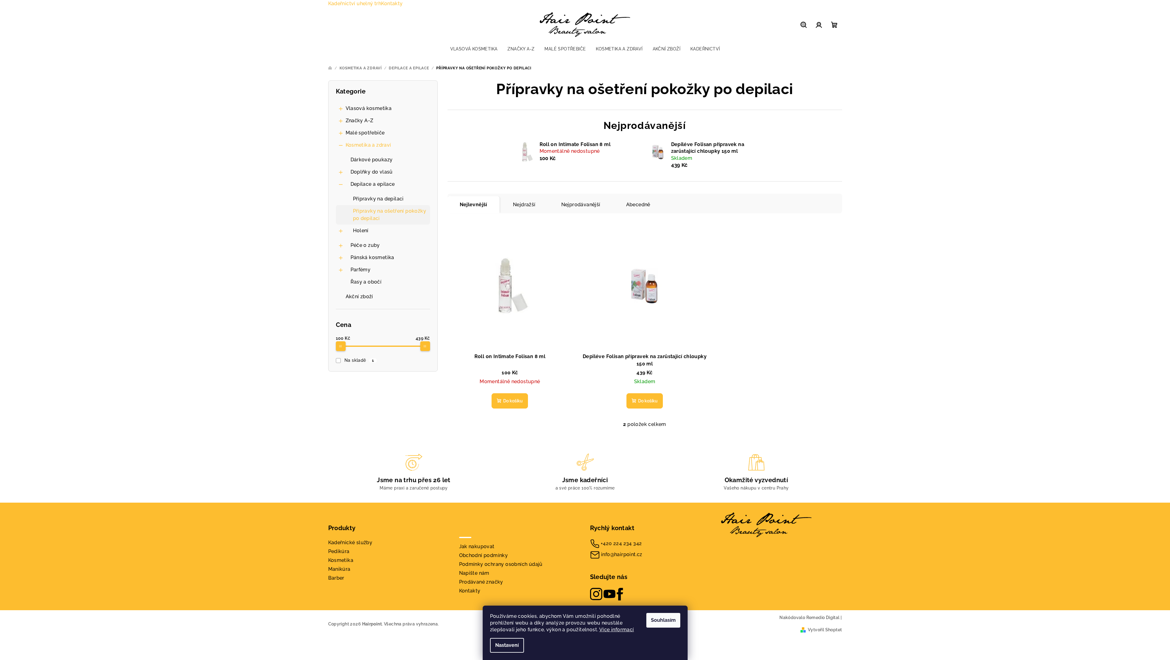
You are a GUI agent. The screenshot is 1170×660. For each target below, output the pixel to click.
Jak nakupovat (477, 546)
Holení (361, 230)
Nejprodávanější (580, 204)
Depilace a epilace (373, 184)
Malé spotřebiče (365, 133)
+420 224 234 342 (621, 543)
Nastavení (507, 645)
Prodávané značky (481, 582)
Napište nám (474, 573)
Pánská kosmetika (372, 257)
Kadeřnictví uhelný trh (354, 3)
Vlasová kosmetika (369, 108)
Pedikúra (339, 551)
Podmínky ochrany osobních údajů (501, 564)
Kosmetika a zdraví (368, 145)
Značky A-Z (359, 120)
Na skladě (359, 360)
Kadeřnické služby (350, 542)
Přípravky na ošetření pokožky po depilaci (389, 214)
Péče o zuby (365, 245)
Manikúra (339, 569)
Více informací (616, 629)
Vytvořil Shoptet (825, 629)
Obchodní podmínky (483, 555)
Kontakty (392, 3)
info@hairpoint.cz (621, 554)
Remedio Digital (823, 617)
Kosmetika (341, 560)
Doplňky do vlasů (372, 172)
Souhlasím (663, 620)
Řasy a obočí (366, 282)
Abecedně (638, 204)
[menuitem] (474, 49)
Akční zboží (359, 296)
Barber (336, 578)
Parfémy (361, 270)
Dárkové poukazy (372, 160)
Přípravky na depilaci (378, 199)
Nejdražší (524, 204)
